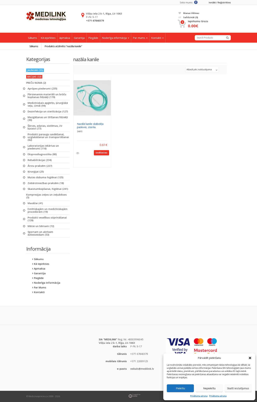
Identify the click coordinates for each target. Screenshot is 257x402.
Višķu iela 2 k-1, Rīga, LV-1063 (104, 13)
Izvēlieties (101, 152)
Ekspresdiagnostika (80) (42, 154)
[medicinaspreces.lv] (46, 16)
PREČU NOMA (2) (36, 82)
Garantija (79, 38)
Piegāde (93, 38)
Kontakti (156, 38)
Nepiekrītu (209, 388)
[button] (250, 358)
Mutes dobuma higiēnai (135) (45, 177)
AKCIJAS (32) (34, 76)
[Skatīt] (78, 153)
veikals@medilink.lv (142, 368)
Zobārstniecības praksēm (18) (46, 183)
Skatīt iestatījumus (238, 388)
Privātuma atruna (199, 395)
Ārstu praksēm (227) (40, 165)
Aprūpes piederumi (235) (42, 88)
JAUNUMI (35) (35, 70)
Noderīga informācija (114, 38)
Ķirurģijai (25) (36, 171)
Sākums (32, 38)
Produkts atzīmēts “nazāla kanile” (63, 46)
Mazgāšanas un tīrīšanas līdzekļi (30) (48, 118)
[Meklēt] (227, 37)
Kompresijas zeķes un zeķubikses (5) (46, 196)
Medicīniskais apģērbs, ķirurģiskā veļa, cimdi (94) (48, 104)
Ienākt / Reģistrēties (220, 2)
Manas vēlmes (191, 13)
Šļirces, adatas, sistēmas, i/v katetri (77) (45, 127)
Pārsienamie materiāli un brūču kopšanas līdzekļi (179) (47, 96)
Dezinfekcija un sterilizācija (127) (48, 111)
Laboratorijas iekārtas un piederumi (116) (43, 147)
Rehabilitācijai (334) (40, 160)
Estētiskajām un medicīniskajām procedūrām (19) (47, 210)
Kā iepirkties (48, 38)
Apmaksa (64, 38)
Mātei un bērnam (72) (41, 226)
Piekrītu (180, 388)
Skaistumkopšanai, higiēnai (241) (48, 189)
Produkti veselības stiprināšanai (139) (47, 219)
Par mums (139, 38)
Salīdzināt (190, 17)
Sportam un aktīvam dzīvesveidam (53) (40, 233)
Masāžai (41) (35, 203)
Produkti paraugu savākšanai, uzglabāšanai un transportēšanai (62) (48, 137)
